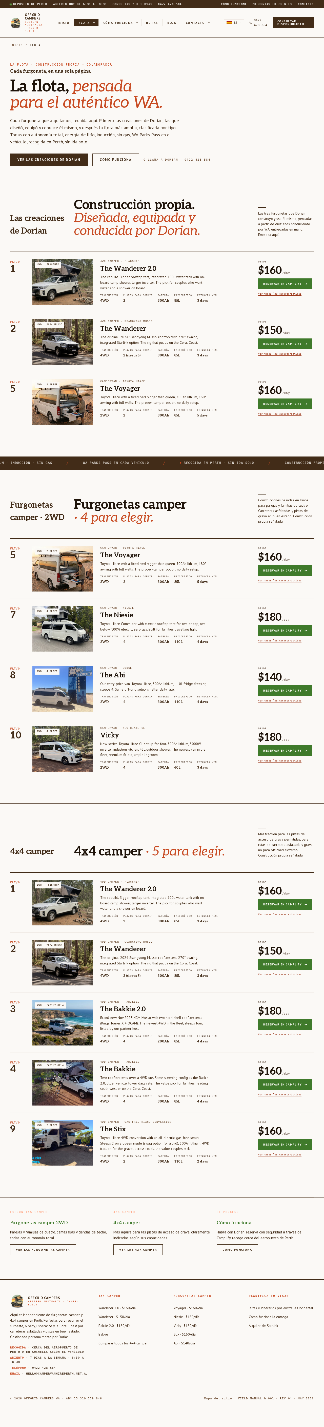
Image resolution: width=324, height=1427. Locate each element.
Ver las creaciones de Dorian (48, 160)
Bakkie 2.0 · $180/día (114, 1325)
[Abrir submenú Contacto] (210, 22)
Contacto (306, 4)
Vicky (109, 735)
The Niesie (116, 615)
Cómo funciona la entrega (268, 1317)
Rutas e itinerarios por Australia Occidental (281, 1308)
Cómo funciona (234, 4)
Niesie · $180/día (186, 1317)
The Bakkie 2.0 (123, 1009)
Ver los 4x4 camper (138, 1249)
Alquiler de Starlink (263, 1325)
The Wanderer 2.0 (128, 269)
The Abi (112, 675)
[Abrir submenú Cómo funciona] (138, 22)
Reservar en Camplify (282, 284)
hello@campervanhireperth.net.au (57, 1373)
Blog (171, 23)
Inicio (63, 23)
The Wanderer (123, 329)
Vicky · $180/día (185, 1325)
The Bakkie (117, 1069)
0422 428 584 (260, 22)
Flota (84, 23)
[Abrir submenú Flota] (95, 22)
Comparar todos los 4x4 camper (123, 1343)
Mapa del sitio (218, 1398)
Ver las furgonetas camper (43, 1249)
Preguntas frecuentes (272, 4)
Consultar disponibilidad (291, 23)
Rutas (152, 23)
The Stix (113, 1129)
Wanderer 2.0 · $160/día (117, 1308)
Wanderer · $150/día (114, 1317)
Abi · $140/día (184, 1343)
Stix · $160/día (185, 1334)
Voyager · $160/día (188, 1308)
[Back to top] (312, 1417)
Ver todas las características (279, 294)
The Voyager (120, 389)
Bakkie (103, 1334)
